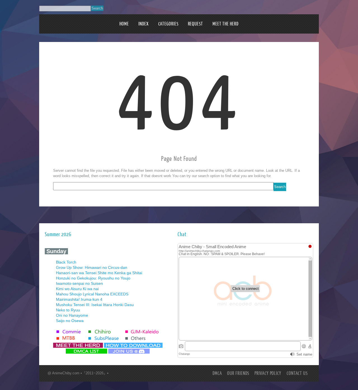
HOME (124, 24)
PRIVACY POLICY (268, 373)
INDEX (143, 24)
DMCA (217, 373)
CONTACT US (297, 373)
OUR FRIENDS (238, 373)
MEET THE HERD (226, 24)
